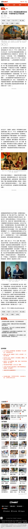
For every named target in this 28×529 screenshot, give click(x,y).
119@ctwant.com (10, 377)
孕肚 (7, 23)
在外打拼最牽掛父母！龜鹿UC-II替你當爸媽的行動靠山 (22, 447)
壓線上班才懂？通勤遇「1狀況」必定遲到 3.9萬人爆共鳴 (15, 354)
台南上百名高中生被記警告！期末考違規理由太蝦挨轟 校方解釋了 (15, 367)
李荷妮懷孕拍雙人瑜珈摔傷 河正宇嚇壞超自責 (13, 321)
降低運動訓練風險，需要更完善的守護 (5, 482)
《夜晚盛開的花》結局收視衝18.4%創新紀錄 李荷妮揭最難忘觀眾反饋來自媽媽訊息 (14, 332)
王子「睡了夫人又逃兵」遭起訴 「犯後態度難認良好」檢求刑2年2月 (5, 473)
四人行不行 (15, 20)
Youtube (15, 511)
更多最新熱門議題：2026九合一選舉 (12, 364)
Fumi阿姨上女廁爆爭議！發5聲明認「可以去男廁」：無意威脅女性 (15, 351)
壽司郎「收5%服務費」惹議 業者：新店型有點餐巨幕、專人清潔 (15, 361)
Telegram (22, 511)
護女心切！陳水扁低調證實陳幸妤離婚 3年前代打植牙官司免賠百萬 (5, 456)
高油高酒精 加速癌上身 (13, 456)
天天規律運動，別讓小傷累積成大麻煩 (14, 438)
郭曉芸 (5, 16)
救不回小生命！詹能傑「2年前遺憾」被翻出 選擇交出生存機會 (15, 358)
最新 (8, 4)
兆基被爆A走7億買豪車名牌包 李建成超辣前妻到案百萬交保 (14, 482)
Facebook (7, 511)
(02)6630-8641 (15, 376)
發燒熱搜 (5, 508)
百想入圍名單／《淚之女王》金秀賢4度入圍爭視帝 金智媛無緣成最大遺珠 (14, 328)
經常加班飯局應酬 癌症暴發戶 (22, 464)
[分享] (1, 518)
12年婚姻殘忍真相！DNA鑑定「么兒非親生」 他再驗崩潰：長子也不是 (14, 491)
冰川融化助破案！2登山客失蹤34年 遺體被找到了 (23, 473)
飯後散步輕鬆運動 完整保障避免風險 (14, 473)
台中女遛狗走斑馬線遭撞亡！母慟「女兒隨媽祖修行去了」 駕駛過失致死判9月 (22, 438)
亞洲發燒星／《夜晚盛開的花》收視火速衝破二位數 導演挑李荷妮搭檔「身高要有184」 (14, 335)
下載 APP (22, 1)
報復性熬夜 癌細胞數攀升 (10, 370)
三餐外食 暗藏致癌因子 (22, 429)
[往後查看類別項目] (25, 4)
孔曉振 (11, 23)
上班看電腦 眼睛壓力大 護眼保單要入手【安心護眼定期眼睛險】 (5, 447)
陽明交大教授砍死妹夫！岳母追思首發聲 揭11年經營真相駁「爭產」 (5, 438)
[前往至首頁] (4, 1)
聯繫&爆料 (12, 506)
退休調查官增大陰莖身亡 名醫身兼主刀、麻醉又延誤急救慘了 (5, 429)
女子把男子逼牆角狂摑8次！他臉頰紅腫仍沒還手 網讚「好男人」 (14, 429)
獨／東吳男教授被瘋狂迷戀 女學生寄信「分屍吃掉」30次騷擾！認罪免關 (14, 447)
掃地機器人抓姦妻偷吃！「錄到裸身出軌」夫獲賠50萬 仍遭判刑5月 (23, 456)
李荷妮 (3, 20)
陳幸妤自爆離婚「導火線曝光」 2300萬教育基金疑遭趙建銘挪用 (22, 491)
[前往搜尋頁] (26, 1)
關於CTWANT (5, 506)
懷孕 (3, 23)
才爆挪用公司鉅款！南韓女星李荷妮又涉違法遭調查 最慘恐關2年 (14, 324)
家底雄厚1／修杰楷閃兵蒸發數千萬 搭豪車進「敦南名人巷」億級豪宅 (5, 491)
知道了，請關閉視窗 (23, 522)
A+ (2, 44)
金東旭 (17, 23)
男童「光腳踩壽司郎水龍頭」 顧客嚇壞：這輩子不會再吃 (14, 464)
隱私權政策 (19, 506)
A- (5, 44)
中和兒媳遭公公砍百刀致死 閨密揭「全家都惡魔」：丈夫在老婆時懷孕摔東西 (5, 464)
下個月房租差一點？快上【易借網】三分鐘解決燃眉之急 (22, 482)
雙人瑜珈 (22, 20)
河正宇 (8, 20)
